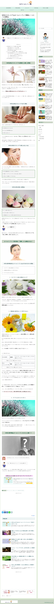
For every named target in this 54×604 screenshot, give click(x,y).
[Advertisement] (18, 501)
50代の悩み (40, 129)
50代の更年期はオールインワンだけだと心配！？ (14, 58)
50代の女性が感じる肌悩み (12, 50)
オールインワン (10, 490)
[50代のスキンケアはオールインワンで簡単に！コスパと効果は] (7, 512)
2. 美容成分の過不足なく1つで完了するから (16, 55)
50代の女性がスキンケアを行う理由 (13, 47)
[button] (52, 29)
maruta (45, 40)
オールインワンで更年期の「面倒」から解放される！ (15, 51)
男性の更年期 (41, 138)
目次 (17, 44)
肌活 (23, 490)
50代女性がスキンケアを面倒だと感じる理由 (14, 46)
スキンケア (4, 490)
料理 (40, 127)
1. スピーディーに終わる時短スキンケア (15, 54)
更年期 (20, 490)
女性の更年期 (41, 136)
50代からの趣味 (41, 125)
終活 (39, 140)
